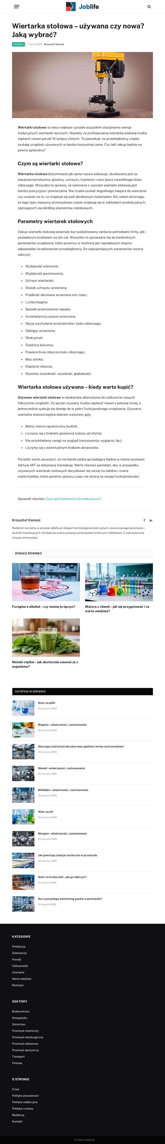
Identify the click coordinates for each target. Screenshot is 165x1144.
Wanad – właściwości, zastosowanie (61, 768)
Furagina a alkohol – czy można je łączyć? (43, 607)
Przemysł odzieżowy (25, 1043)
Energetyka (19, 1017)
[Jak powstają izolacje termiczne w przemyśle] (23, 860)
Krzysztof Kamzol (54, 44)
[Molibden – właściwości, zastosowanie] (23, 795)
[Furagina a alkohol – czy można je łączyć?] (46, 582)
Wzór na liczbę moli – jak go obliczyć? (62, 877)
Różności (18, 985)
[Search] (149, 6)
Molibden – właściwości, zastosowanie (63, 790)
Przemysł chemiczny (25, 1030)
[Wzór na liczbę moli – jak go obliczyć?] (23, 882)
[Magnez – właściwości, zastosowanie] (23, 730)
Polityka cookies (22, 1108)
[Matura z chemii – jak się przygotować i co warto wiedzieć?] (119, 582)
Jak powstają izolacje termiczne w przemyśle (67, 855)
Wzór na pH (45, 811)
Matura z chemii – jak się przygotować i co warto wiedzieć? (117, 609)
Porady (18, 44)
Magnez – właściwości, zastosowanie (62, 724)
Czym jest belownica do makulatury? (73, 499)
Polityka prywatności (25, 1095)
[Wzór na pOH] (23, 708)
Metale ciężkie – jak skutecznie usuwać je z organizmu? (45, 664)
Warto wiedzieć (22, 978)
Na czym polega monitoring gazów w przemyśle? (70, 898)
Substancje (19, 953)
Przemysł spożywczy (25, 1050)
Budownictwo (21, 1011)
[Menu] (16, 6)
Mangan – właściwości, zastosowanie (62, 833)
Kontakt (17, 1121)
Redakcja (18, 1115)
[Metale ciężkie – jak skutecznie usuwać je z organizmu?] (46, 637)
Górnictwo (18, 1024)
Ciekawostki (20, 965)
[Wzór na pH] (23, 817)
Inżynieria (18, 972)
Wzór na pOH (46, 702)
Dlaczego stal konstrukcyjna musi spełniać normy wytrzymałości (81, 746)
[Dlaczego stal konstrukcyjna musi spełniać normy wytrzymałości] (23, 751)
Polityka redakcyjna (25, 1102)
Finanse (17, 1063)
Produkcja (18, 946)
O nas (15, 1089)
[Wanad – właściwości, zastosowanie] (23, 773)
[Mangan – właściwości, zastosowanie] (23, 838)
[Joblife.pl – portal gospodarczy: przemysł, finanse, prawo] (82, 6)
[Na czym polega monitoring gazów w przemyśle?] (23, 904)
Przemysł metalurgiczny (27, 1037)
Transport (18, 1056)
